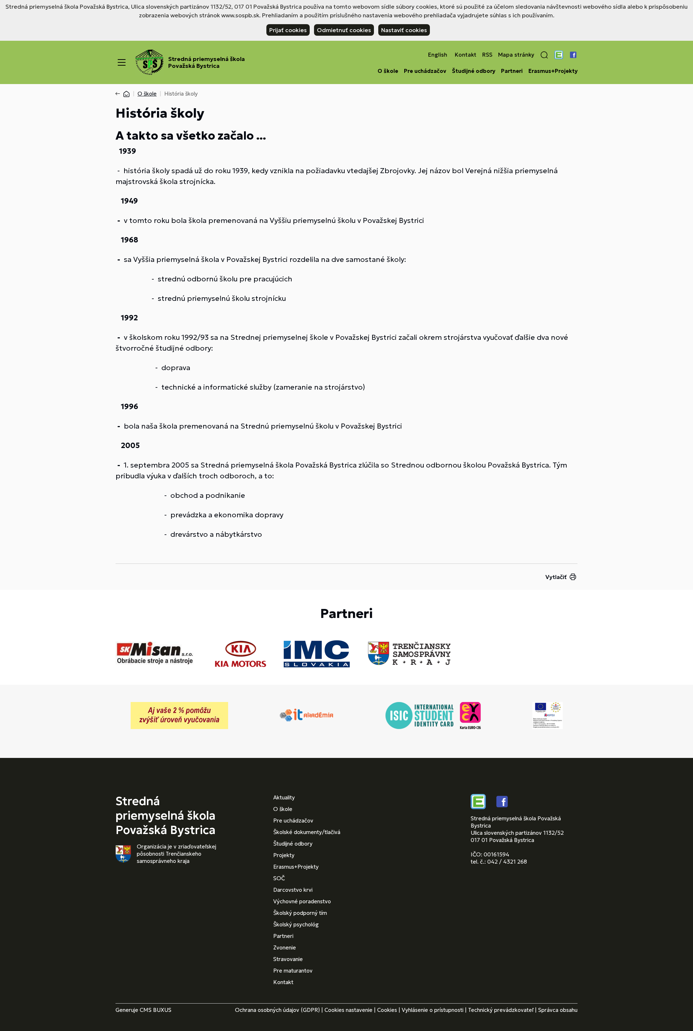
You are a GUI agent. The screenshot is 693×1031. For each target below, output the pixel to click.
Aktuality (284, 797)
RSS (487, 55)
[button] (544, 55)
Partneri (512, 71)
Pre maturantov (293, 970)
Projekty (284, 855)
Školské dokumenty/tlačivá (306, 832)
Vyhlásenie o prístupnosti (432, 1009)
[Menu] (122, 62)
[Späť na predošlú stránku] (119, 93)
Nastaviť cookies (404, 30)
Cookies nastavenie (348, 1009)
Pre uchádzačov (425, 71)
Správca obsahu (558, 1009)
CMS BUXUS (155, 1009)
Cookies (387, 1009)
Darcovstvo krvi (293, 889)
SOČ (279, 878)
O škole (388, 71)
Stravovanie (288, 959)
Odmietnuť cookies (344, 30)
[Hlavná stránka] (126, 93)
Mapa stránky (516, 55)
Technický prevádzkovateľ (500, 1009)
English (437, 55)
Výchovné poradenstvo (302, 901)
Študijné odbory (473, 71)
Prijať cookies (288, 30)
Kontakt (465, 55)
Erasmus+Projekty (553, 71)
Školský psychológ (296, 924)
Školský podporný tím (300, 912)
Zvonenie (284, 947)
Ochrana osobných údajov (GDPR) (277, 1009)
